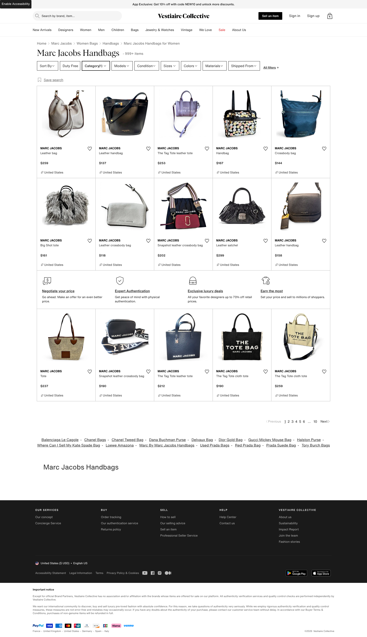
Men (101, 30)
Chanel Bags (95, 440)
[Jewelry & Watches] (177, 30)
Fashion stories (289, 542)
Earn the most (272, 290)
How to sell (167, 517)
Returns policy (111, 529)
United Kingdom (52, 631)
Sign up (313, 16)
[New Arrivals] (54, 30)
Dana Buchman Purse (167, 440)
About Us (239, 30)
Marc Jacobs (61, 43)
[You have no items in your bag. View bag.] (330, 16)
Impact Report (289, 529)
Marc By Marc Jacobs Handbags (166, 445)
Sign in (294, 16)
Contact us (227, 523)
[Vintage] (196, 30)
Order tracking (111, 517)
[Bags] (142, 30)
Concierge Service (48, 523)
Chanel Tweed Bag (127, 440)
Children (118, 30)
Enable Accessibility (16, 4)
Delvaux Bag (202, 440)
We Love (205, 30)
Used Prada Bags (214, 445)
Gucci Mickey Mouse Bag (269, 440)
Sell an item (270, 16)
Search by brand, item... (58, 16)
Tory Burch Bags (316, 445)
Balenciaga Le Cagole (60, 440)
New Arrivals (42, 30)
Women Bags (87, 43)
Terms (99, 573)
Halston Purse (309, 440)
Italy (106, 631)
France (36, 631)
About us (285, 517)
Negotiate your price (58, 290)
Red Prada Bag (248, 445)
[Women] (94, 30)
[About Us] (249, 30)
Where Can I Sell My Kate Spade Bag (68, 445)
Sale (222, 30)
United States (71, 631)
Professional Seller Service (179, 535)
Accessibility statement (50, 573)
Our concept (44, 517)
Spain (98, 631)
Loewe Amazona (120, 445)
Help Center (228, 517)
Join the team (288, 535)
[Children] (127, 30)
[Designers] (76, 30)
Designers (65, 30)
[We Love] (215, 30)
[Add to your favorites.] (89, 148)
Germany (87, 631)
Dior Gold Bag (231, 440)
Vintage (186, 30)
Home (41, 43)
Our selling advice (172, 523)
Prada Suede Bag (281, 445)
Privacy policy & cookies (123, 573)
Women (85, 30)
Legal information (80, 573)
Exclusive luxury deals (205, 290)
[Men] (108, 30)
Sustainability (288, 523)
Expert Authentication (132, 290)
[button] (330, 16)
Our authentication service (119, 523)
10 (315, 421)
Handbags (111, 43)
